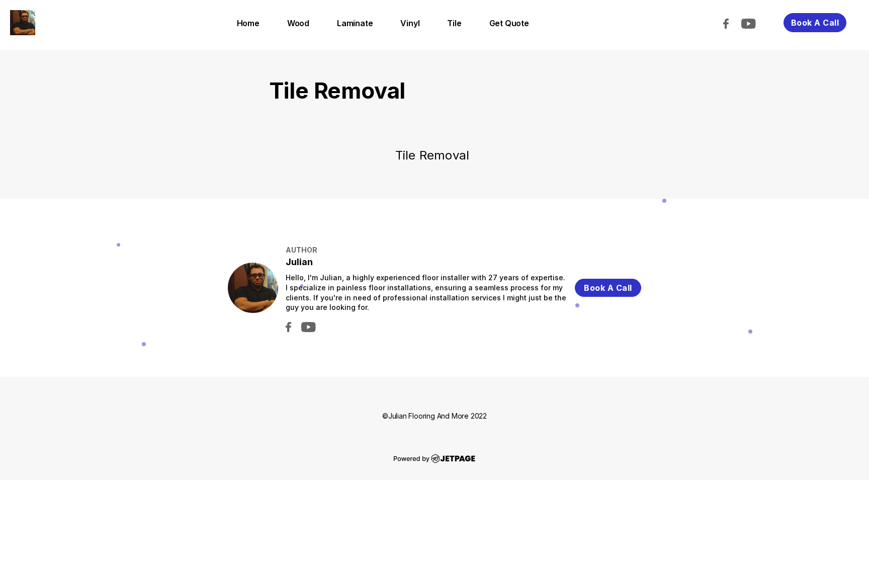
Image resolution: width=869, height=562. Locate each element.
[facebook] (731, 22)
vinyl (409, 23)
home (248, 23)
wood (298, 23)
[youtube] (753, 22)
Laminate (355, 23)
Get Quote (509, 23)
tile (454, 23)
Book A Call (815, 23)
